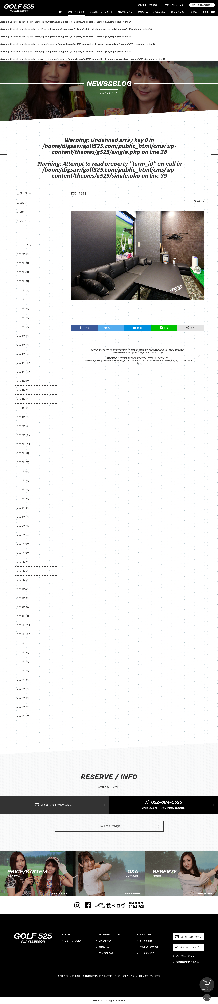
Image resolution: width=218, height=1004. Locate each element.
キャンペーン (24, 220)
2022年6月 (23, 571)
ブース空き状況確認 (109, 826)
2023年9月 (23, 453)
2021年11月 (24, 634)
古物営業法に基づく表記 (186, 962)
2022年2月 (23, 607)
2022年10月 (24, 534)
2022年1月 (23, 616)
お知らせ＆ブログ (76, 12)
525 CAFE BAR (104, 953)
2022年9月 (23, 543)
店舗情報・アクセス (147, 5)
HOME (66, 934)
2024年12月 (24, 353)
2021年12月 (24, 625)
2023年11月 (24, 435)
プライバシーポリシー (184, 956)
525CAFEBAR (159, 12)
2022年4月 (23, 589)
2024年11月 (24, 362)
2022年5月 (23, 580)
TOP (61, 12)
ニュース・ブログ (71, 940)
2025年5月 (23, 335)
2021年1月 (23, 715)
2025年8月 (23, 317)
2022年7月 (23, 562)
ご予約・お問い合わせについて (57, 804)
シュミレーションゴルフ (101, 12)
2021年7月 (23, 670)
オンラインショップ (174, 5)
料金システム (177, 12)
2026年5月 (23, 263)
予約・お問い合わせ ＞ (202, 5)
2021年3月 (23, 697)
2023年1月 (23, 516)
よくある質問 (208, 12)
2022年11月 (24, 525)
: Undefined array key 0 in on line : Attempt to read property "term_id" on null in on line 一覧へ (137, 356)
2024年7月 (23, 390)
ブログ (20, 211)
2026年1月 (23, 290)
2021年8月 (23, 661)
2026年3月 (23, 281)
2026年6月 (23, 254)
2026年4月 (23, 272)
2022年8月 (23, 553)
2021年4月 (23, 688)
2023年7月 (23, 462)
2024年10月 (24, 371)
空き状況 (193, 12)
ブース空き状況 (145, 953)
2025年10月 (24, 299)
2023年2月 (23, 507)
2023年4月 (23, 489)
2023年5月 (23, 480)
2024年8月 (23, 381)
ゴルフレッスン (125, 12)
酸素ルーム (143, 12)
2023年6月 (23, 471)
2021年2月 (23, 706)
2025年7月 (23, 326)
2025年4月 (23, 344)
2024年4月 (23, 399)
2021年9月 (23, 652)
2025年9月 (23, 308)
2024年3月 (23, 408)
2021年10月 (24, 643)
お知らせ (22, 202)
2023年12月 (24, 426)
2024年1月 (23, 417)
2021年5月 (23, 679)
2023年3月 (23, 498)
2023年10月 (24, 444)
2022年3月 (23, 598)
